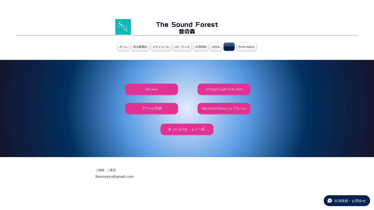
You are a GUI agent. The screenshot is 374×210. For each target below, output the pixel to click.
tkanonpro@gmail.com (114, 176)
